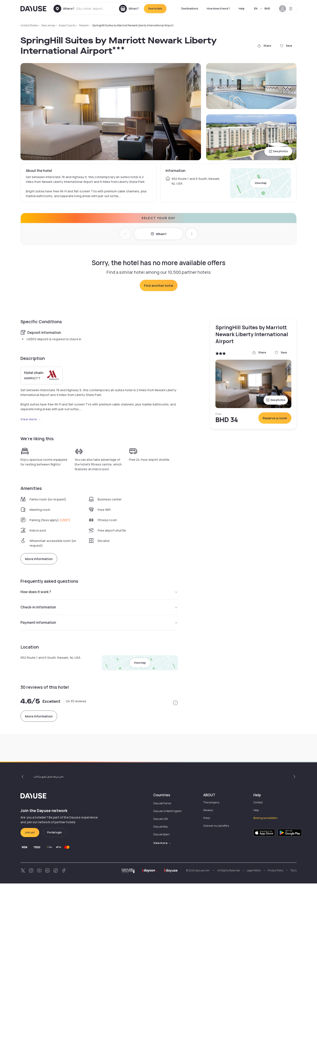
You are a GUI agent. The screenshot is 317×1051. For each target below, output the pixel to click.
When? (161, 234)
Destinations (189, 8)
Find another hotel (158, 285)
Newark (84, 25)
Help (242, 8)
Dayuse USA (160, 819)
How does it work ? (218, 8)
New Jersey (48, 25)
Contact (258, 802)
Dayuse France (162, 803)
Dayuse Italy (160, 826)
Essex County (67, 25)
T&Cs (293, 870)
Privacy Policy (275, 870)
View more (28, 419)
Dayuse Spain (161, 834)
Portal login (54, 832)
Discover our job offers (216, 826)
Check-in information (38, 607)
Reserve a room (275, 418)
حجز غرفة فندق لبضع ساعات (48, 776)
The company (211, 802)
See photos (280, 151)
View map (261, 183)
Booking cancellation (265, 818)
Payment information (38, 622)
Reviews (208, 810)
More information (39, 559)
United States (29, 25)
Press (206, 818)
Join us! (30, 832)
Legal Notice (254, 870)
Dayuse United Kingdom (167, 811)
